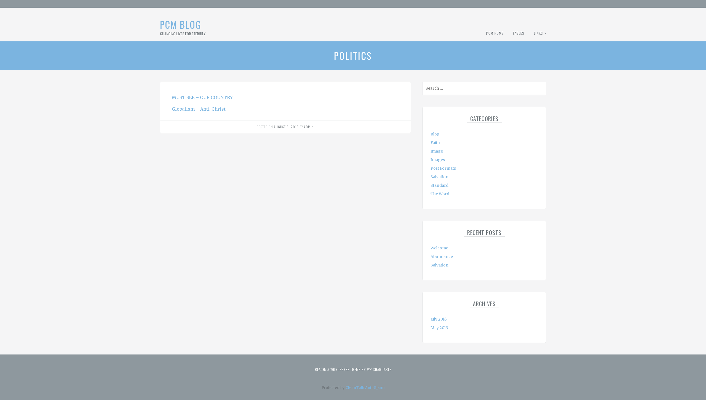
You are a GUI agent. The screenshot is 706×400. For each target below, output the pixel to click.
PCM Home (494, 33)
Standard (439, 185)
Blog (435, 134)
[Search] (541, 90)
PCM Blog (180, 24)
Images (437, 159)
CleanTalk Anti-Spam (365, 387)
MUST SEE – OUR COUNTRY (202, 97)
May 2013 (439, 327)
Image (436, 151)
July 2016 (438, 319)
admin (309, 126)
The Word (439, 193)
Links (538, 33)
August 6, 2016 (286, 126)
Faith (435, 142)
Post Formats (443, 168)
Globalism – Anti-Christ (199, 109)
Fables (518, 33)
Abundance (441, 256)
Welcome (439, 248)
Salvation (439, 176)
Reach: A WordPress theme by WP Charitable (353, 369)
